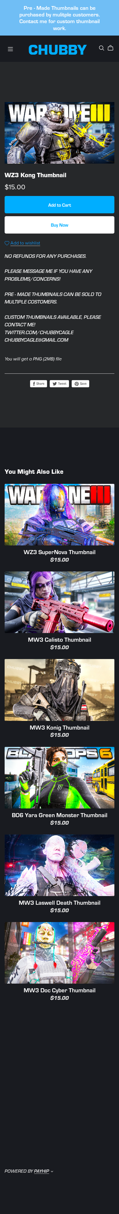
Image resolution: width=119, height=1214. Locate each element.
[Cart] (113, 48)
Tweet (61, 383)
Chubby (57, 48)
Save (83, 383)
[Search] (101, 48)
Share (40, 383)
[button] (52, 1171)
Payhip (41, 1171)
